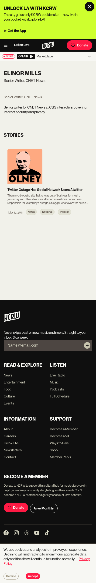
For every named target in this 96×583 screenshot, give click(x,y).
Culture (9, 396)
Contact (10, 457)
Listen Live (22, 45)
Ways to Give (59, 443)
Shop (54, 450)
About (8, 429)
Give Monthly (44, 508)
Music (54, 382)
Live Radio (57, 375)
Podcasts (57, 389)
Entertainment (14, 382)
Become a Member (64, 429)
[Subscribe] (87, 345)
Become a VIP (60, 436)
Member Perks (60, 457)
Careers (10, 436)
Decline (11, 576)
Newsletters (13, 450)
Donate (82, 45)
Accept (33, 576)
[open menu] (7, 45)
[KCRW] (12, 321)
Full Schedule (59, 396)
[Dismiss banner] (89, 6)
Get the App (17, 31)
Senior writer (13, 107)
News (8, 375)
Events (9, 403)
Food (7, 389)
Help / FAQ (12, 443)
